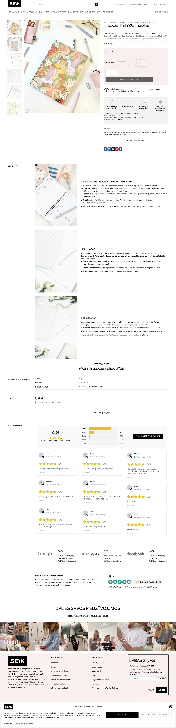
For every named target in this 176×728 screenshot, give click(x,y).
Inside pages (110, 62)
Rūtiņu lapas (102, 387)
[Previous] (28, 67)
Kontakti (54, 663)
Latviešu (152, 4)
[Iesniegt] (96, 4)
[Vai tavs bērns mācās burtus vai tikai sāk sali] (132, 636)
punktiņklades (117, 134)
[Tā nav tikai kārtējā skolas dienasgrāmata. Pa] (44, 636)
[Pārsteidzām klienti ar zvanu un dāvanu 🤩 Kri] (161, 636)
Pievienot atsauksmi (148, 436)
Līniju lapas (82, 387)
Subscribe (161, 678)
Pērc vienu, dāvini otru (138, 4)
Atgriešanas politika (59, 675)
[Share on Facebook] (105, 149)
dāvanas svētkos (118, 22)
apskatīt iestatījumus (156, 715)
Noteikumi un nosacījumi (61, 679)
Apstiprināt (122, 715)
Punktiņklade (92, 387)
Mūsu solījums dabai (59, 671)
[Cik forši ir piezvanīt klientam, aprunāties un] (14, 636)
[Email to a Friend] (113, 149)
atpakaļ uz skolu (148, 22)
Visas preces (97, 667)
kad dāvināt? (133, 22)
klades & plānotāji (137, 132)
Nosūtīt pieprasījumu (136, 140)
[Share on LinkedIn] (120, 149)
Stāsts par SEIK (120, 4)
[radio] (121, 62)
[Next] (95, 67)
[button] (170, 707)
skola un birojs (126, 134)
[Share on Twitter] (109, 149)
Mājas (106, 22)
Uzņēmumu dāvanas (100, 679)
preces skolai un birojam (150, 132)
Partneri (95, 684)
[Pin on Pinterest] (117, 149)
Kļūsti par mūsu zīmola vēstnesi (105, 688)
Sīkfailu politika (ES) (59, 688)
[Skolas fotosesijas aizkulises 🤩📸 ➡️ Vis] (102, 636)
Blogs (53, 667)
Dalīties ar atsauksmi (67, 561)
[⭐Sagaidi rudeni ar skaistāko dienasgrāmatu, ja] (73, 636)
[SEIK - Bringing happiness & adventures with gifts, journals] (21, 4)
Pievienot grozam (129, 79)
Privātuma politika (11, 723)
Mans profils (97, 671)
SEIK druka (96, 675)
